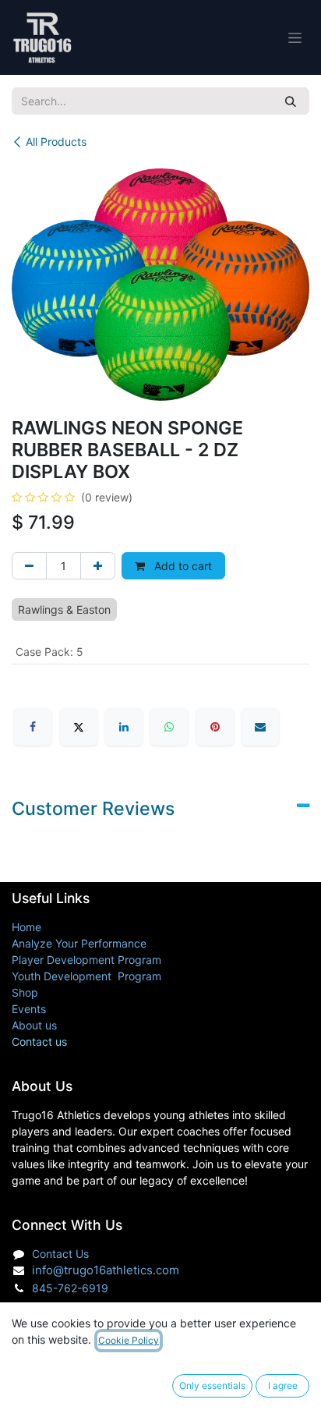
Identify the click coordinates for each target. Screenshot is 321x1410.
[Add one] (97, 565)
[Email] (260, 727)
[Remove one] (29, 565)
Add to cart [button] (181, 565)
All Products (56, 141)
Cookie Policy (128, 1340)
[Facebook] (32, 727)
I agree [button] (283, 1385)
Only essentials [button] (212, 1385)
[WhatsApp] (169, 727)
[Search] (290, 101)
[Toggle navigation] (294, 38)
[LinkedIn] (124, 727)
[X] (78, 727)
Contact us (39, 1041)
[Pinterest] (215, 727)
